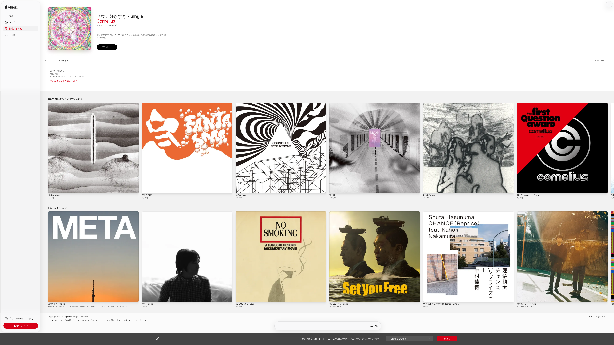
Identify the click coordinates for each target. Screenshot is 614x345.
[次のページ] (611, 148)
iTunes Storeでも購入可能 (62, 81)
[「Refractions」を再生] (239, 189)
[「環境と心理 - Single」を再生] (52, 297)
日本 (590, 317)
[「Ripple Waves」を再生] (427, 189)
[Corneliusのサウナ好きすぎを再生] (51, 60)
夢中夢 (332, 104)
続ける (447, 338)
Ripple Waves (429, 104)
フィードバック (140, 320)
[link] (65, 99)
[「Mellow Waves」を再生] (52, 189)
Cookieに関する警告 (112, 320)
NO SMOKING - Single (246, 212)
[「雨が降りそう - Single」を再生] (521, 297)
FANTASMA (147, 104)
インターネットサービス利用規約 (61, 320)
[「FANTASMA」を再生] (145, 189)
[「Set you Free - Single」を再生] (333, 297)
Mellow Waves (55, 104)
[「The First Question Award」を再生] (521, 189)
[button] (21, 16)
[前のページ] (45, 148)
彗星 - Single (148, 212)
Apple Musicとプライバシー (89, 320)
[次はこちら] (371, 326)
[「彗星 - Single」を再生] (145, 297)
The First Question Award (530, 104)
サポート (126, 320)
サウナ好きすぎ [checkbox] (61, 60)
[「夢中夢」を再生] (333, 189)
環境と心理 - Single (57, 212)
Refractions (241, 104)
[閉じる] (157, 338)
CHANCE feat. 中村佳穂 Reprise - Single (443, 212)
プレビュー (595, 60)
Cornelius (106, 21)
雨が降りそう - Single (527, 212)
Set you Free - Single (340, 212)
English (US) (601, 317)
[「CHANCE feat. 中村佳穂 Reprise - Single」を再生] (427, 297)
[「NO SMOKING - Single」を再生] (239, 297)
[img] (11, 7)
